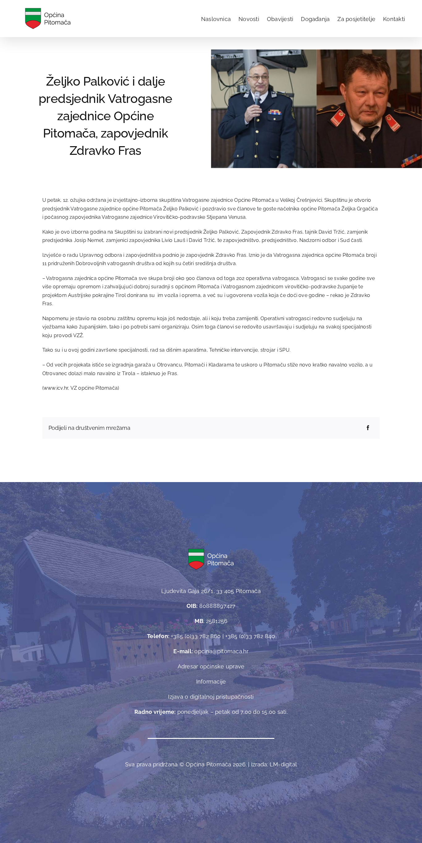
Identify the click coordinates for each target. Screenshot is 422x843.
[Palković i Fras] (316, 52)
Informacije (211, 681)
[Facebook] (367, 428)
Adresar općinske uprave (211, 666)
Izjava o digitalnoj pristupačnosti (211, 696)
